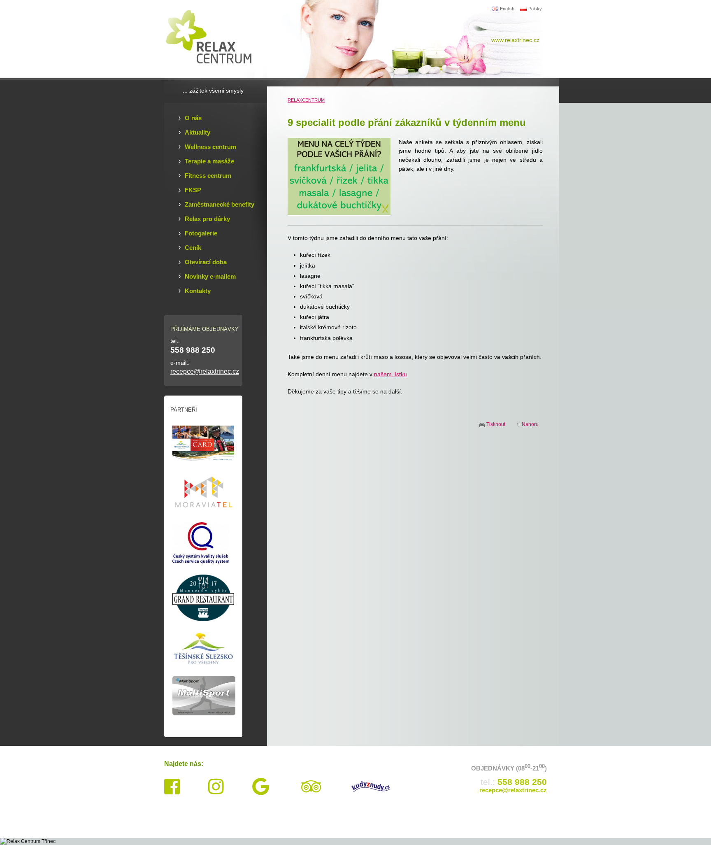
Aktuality (197, 132)
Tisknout (495, 424)
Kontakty (198, 291)
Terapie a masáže (209, 161)
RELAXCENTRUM (306, 100)
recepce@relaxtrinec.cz (204, 371)
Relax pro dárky (207, 219)
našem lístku (390, 374)
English (507, 8)
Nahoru (530, 424)
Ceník (193, 247)
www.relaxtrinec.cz (515, 40)
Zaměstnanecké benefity (219, 204)
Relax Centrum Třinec (213, 39)
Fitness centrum (208, 175)
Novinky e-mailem (210, 276)
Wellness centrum (210, 147)
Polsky (535, 8)
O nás (193, 118)
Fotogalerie (201, 233)
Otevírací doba (206, 262)
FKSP (193, 190)
